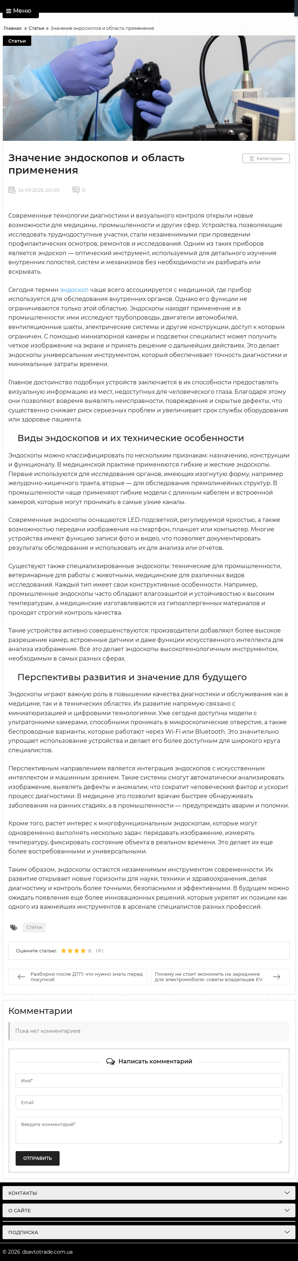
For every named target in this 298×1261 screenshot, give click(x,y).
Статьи (17, 41)
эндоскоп (74, 289)
